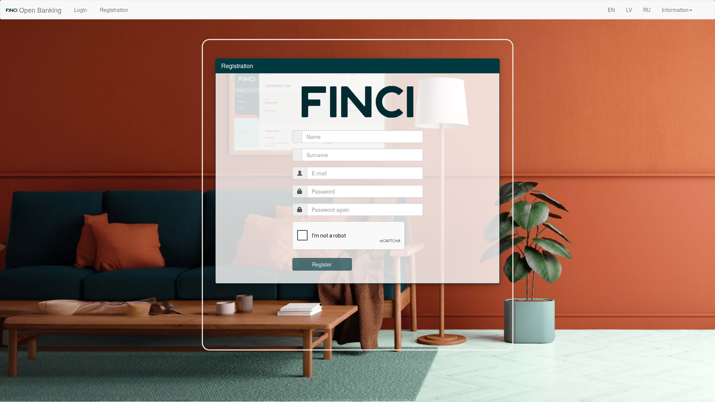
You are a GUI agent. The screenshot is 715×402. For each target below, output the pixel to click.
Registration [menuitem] (113, 9)
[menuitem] (703, 6)
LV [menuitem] (629, 9)
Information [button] (675, 9)
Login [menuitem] (80, 9)
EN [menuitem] (611, 9)
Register (322, 264)
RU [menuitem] (647, 9)
